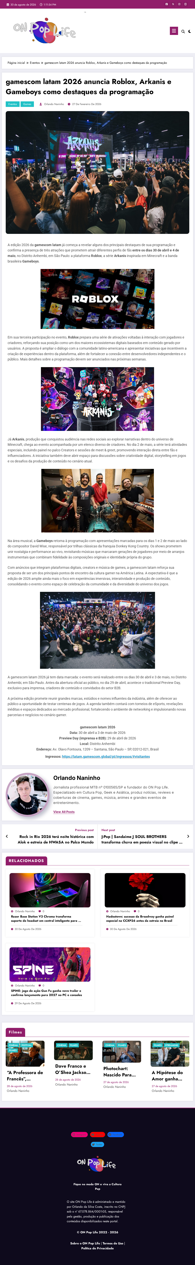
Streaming (171, 1045)
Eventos (12, 104)
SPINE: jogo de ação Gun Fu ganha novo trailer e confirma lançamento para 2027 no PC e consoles (46, 993)
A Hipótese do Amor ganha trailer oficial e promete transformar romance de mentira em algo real (169, 1075)
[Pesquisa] (183, 31)
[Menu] (174, 31)
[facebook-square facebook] (167, 4)
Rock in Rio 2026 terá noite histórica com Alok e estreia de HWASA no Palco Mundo (56, 839)
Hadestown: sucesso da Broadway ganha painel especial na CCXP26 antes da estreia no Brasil (140, 918)
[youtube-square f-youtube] (185, 4)
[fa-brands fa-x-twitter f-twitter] (173, 4)
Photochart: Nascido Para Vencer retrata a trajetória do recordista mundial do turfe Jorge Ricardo (121, 1071)
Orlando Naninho (54, 104)
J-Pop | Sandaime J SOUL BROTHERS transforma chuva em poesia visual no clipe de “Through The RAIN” (142, 839)
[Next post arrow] (188, 837)
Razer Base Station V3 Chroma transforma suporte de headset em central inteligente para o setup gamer (45, 918)
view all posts (64, 812)
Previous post (84, 830)
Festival (27, 1045)
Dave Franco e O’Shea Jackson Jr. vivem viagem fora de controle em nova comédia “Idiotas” (73, 1069)
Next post (108, 830)
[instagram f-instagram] (179, 4)
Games (27, 104)
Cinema (13, 1045)
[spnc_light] (189, 31)
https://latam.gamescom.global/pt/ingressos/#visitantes (106, 756)
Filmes (13, 1050)
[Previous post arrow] (7, 837)
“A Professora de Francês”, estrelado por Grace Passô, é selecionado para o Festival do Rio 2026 (25, 1075)
